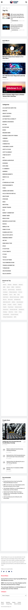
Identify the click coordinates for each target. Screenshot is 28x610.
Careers (13, 602)
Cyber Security (7, 154)
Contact (19, 602)
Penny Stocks (6, 229)
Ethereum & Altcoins (8, 182)
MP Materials (17, 299)
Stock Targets (7, 251)
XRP (15, 316)
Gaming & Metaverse (8, 190)
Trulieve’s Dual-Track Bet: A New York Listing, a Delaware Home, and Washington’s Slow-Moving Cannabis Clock (13, 493)
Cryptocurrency (7, 152)
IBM (15, 294)
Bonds (4, 130)
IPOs (4, 210)
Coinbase (5, 292)
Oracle (14, 304)
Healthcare (6, 196)
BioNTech (18, 287)
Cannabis (5, 138)
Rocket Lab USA (13, 309)
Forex (4, 188)
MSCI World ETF (6, 302)
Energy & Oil (6, 177)
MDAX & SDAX (6, 218)
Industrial (5, 204)
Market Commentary (8, 212)
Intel (18, 294)
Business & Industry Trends (10, 135)
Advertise (8, 602)
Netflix (13, 302)
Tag (6, 8)
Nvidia (4, 304)
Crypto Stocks (7, 149)
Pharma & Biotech (7, 232)
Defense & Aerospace (8, 160)
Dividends (5, 163)
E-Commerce (6, 168)
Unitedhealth (6, 314)
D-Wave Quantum (13, 292)
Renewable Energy (7, 237)
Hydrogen (5, 199)
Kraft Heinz (5, 297)
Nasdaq (5, 223)
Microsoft (10, 299)
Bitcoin (5, 124)
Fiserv (10, 294)
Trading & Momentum (8, 265)
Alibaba (9, 284)
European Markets (8, 185)
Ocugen (9, 304)
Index (4, 201)
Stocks (5, 72)
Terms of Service (17, 603)
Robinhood (5, 309)
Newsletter (6, 226)
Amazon (21, 284)
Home (4, 8)
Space (4, 246)
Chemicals (5, 141)
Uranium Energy (14, 314)
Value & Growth (7, 273)
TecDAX (5, 257)
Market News (6, 215)
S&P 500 (5, 240)
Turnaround (6, 268)
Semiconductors (7, 243)
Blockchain (6, 127)
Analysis (5, 91)
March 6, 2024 (22, 20)
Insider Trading (7, 207)
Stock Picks (6, 248)
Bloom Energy (11, 289)
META (22, 297)
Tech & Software (7, 259)
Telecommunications (8, 262)
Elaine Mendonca (14, 20)
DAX (4, 157)
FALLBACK (5, 294)
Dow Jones (5, 166)
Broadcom (18, 289)
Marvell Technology (14, 297)
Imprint (2, 603)
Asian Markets (6, 116)
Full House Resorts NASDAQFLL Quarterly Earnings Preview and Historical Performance (16, 26)
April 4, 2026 (5, 98)
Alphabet (15, 284)
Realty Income (18, 307)
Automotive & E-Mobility (9, 119)
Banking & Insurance (8, 121)
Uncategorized (7, 270)
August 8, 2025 (5, 79)
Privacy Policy (9, 603)
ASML (13, 287)
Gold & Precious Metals (9, 193)
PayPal (4, 307)
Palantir (19, 304)
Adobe (4, 284)
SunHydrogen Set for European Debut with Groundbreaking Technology (12, 442)
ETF (3, 179)
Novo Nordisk (20, 302)
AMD (4, 287)
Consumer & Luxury (8, 146)
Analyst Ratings (7, 113)
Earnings (5, 171)
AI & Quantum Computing (9, 108)
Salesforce (21, 309)
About (2, 602)
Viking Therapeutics (7, 316)
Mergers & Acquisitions (9, 221)
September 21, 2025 (6, 60)
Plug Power (10, 307)
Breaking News (6, 132)
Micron (4, 299)
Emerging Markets (8, 174)
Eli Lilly (20, 292)
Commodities (6, 143)
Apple (8, 287)
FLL (9, 8)
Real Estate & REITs (8, 235)
